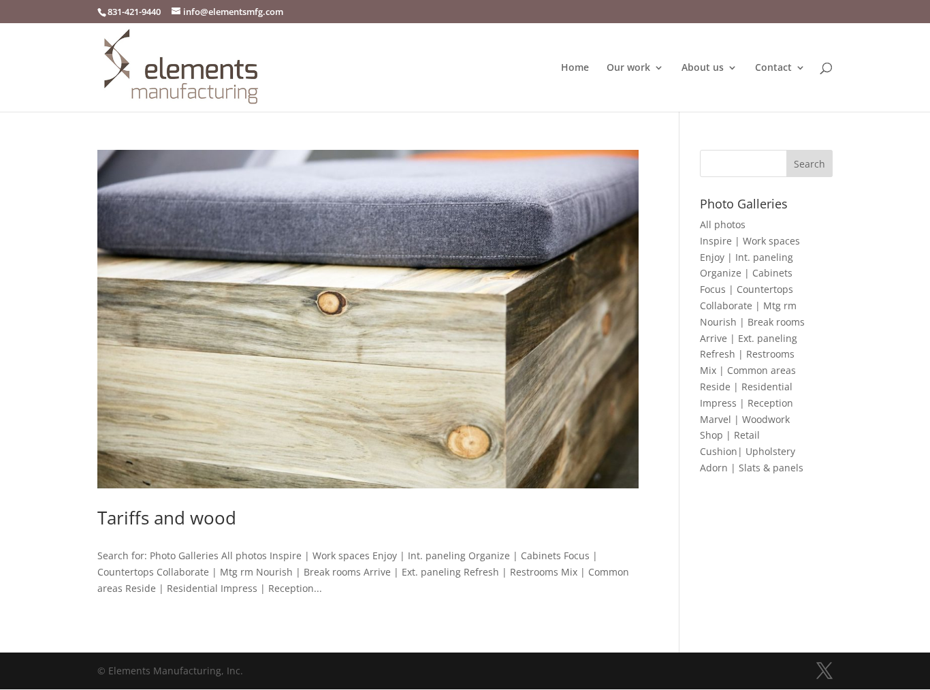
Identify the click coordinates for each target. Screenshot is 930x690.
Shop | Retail (730, 434)
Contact (773, 68)
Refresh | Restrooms (747, 353)
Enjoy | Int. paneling (746, 257)
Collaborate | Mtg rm (748, 305)
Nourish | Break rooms (752, 321)
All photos (722, 224)
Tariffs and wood (166, 517)
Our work (628, 68)
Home (575, 68)
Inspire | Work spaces (750, 240)
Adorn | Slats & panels (751, 467)
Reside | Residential (746, 386)
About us (703, 68)
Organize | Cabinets (746, 272)
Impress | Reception (746, 402)
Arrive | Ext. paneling (748, 338)
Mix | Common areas (748, 370)
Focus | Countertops (746, 289)
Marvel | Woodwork (745, 419)
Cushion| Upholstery (747, 451)
